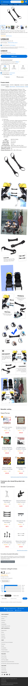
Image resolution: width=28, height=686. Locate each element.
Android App (3, 669)
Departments (5, 4)
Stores (2, 632)
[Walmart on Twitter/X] (4, 674)
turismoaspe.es (12, 45)
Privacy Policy (4, 658)
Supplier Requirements (5, 626)
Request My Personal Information (7, 661)
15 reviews (10, 35)
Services (11, 4)
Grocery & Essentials (23, 4)
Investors (3, 622)
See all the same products (22, 550)
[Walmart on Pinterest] (9, 674)
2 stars (2, 589)
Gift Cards (3, 637)
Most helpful (4, 598)
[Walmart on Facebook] (2, 674)
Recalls (2, 646)
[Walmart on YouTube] (7, 674)
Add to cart (14, 56)
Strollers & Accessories (20, 86)
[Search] (22, 2)
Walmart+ (3, 636)
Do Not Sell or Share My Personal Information (10, 663)
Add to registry (21, 76)
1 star (2, 591)
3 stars (2, 588)
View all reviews (5, 581)
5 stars (2, 585)
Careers (2, 618)
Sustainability (3, 624)
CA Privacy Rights (4, 659)
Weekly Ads (19, 610)
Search (25, 598)
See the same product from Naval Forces (19, 477)
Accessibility (3, 647)
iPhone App (3, 668)
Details (11, 74)
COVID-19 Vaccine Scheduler (7, 642)
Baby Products (12, 86)
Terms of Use (3, 656)
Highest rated (16, 595)
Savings (15, 4)
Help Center (21, 608)
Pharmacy (3, 644)
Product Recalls (4, 649)
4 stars (2, 586)
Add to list (8, 76)
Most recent (8, 595)
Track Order (10, 610)
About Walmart (4, 616)
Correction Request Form (8, 561)
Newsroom (3, 620)
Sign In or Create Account (11, 608)
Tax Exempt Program (5, 651)
